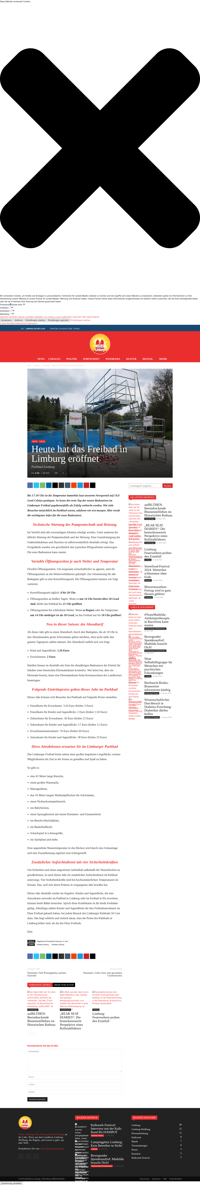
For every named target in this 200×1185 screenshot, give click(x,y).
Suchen (167, 485)
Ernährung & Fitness (151, 693)
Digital (148, 359)
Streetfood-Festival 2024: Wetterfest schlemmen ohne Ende (157, 572)
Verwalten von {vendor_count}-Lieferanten (53, 317)
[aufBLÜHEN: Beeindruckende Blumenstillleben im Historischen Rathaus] (42, 1001)
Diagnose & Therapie (152, 717)
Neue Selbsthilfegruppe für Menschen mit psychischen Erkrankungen (158, 666)
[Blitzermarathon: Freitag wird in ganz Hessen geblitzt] (135, 596)
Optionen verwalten (8, 317)
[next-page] (33, 1034)
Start (29, 365)
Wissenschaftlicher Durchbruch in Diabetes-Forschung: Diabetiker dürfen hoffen (158, 707)
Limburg (46, 365)
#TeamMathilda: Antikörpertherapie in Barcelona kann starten (157, 620)
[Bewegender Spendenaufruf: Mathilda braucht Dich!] (135, 647)
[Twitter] (36, 485)
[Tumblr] (67, 485)
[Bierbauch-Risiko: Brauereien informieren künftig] (135, 696)
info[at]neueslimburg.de (52, 1148)
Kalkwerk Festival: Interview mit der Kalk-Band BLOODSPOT (106, 1128)
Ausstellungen (33, 1010)
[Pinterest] (86, 485)
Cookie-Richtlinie (7, 323)
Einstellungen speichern (58, 320)
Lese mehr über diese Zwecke (85, 317)
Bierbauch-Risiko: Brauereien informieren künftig (157, 686)
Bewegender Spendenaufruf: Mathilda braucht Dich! (155, 642)
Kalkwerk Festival (97, 1135)
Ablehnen (19, 320)
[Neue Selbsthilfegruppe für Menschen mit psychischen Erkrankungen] (135, 668)
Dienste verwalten (26, 317)
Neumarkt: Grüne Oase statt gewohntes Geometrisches (102, 974)
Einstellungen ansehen (35, 320)
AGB (165, 1179)
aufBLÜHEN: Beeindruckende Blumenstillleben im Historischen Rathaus (41, 1019)
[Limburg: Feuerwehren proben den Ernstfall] (107, 1001)
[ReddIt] (74, 485)
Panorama (113, 359)
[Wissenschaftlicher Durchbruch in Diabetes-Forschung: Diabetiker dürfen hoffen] (135, 709)
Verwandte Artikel (40, 985)
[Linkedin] (49, 485)
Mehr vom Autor (63, 985)
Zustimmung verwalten (11, 1183)
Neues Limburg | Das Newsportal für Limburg (41, 1134)
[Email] (55, 485)
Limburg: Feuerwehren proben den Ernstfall (105, 1017)
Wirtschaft (91, 359)
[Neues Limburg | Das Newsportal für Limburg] (100, 342)
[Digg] (92, 485)
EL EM (37, 473)
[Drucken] (61, 485)
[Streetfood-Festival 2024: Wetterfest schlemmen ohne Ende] (135, 577)
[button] (100, 148)
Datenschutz (21, 323)
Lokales (54, 359)
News (41, 359)
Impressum (32, 323)
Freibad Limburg (43, 944)
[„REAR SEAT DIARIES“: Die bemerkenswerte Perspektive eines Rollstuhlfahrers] (75, 1001)
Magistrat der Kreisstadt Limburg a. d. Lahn (52, 941)
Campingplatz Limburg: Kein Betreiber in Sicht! (107, 1143)
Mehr (163, 359)
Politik (71, 359)
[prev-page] (29, 1034)
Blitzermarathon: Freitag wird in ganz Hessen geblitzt (157, 590)
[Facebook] (30, 485)
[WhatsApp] (42, 485)
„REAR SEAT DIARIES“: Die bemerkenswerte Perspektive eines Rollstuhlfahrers (71, 1021)
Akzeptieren (6, 320)
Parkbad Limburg (58, 944)
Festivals (148, 580)
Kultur (131, 359)
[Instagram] (28, 1156)
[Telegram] (80, 485)
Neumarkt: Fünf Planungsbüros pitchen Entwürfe (46, 974)
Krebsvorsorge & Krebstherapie (155, 629)
